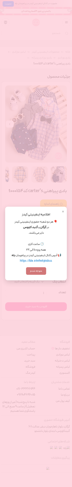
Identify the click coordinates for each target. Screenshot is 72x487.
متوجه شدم (36, 271)
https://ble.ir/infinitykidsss (36, 261)
